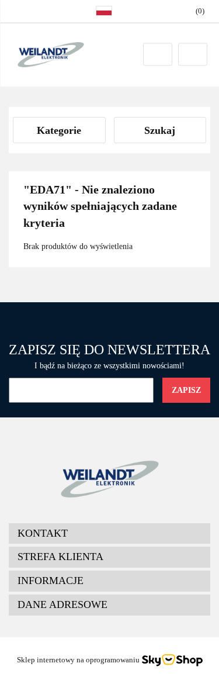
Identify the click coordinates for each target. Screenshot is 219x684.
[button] (109, 533)
